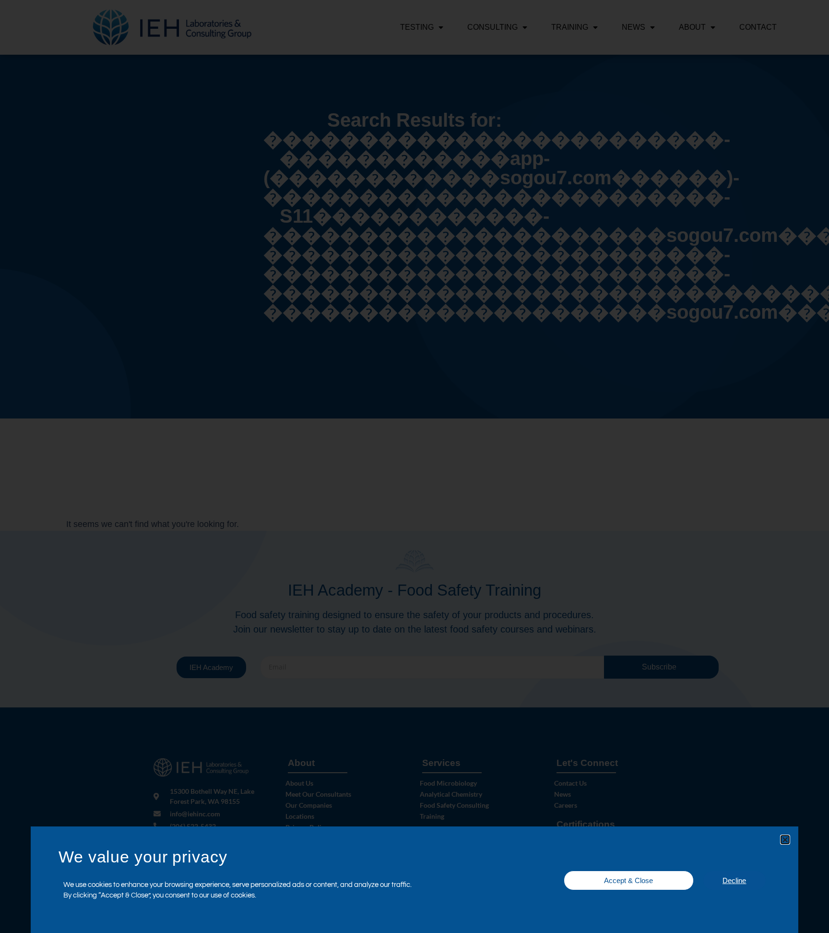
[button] (785, 839)
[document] (414, 466)
